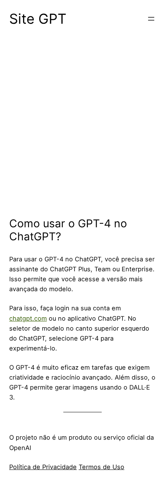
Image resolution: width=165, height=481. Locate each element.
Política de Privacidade (43, 467)
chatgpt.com (28, 318)
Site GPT (37, 18)
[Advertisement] (82, 131)
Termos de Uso (101, 467)
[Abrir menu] (151, 18)
